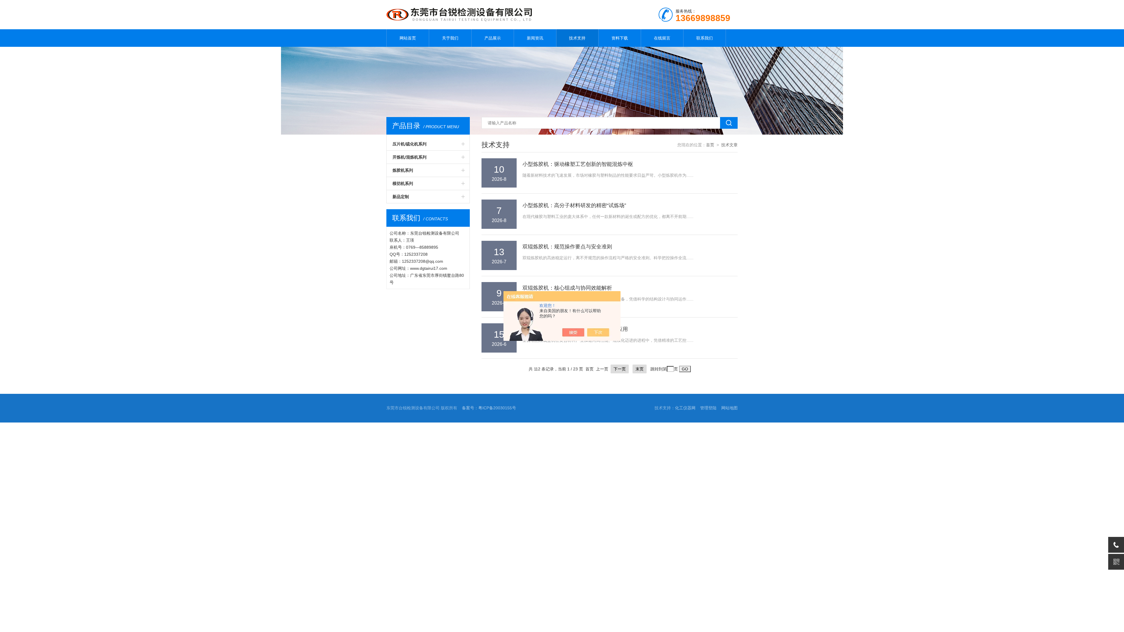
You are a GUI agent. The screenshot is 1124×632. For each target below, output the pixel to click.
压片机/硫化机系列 (409, 144)
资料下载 (619, 38)
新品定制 (401, 196)
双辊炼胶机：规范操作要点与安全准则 (567, 247)
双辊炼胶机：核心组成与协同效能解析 (567, 288)
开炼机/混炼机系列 (409, 157)
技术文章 (729, 144)
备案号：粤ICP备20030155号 (489, 408)
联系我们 (704, 38)
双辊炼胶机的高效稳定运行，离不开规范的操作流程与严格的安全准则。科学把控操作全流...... (607, 257)
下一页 (620, 369)
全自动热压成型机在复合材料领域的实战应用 (575, 329)
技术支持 (577, 38)
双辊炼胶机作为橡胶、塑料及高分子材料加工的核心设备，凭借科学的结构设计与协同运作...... (607, 299)
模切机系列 (403, 183)
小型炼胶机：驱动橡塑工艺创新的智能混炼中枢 (577, 164)
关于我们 (450, 38)
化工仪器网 (685, 408)
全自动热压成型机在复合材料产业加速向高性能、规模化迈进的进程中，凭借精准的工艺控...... (607, 340)
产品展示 (492, 38)
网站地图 (729, 408)
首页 (710, 144)
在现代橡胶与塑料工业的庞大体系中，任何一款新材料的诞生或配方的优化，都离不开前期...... (607, 216)
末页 (639, 369)
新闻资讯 (535, 38)
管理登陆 (708, 408)
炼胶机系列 (403, 170)
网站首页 (408, 38)
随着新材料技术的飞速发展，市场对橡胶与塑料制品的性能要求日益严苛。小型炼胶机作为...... (607, 175)
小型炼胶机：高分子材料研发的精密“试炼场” (574, 205)
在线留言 (662, 38)
